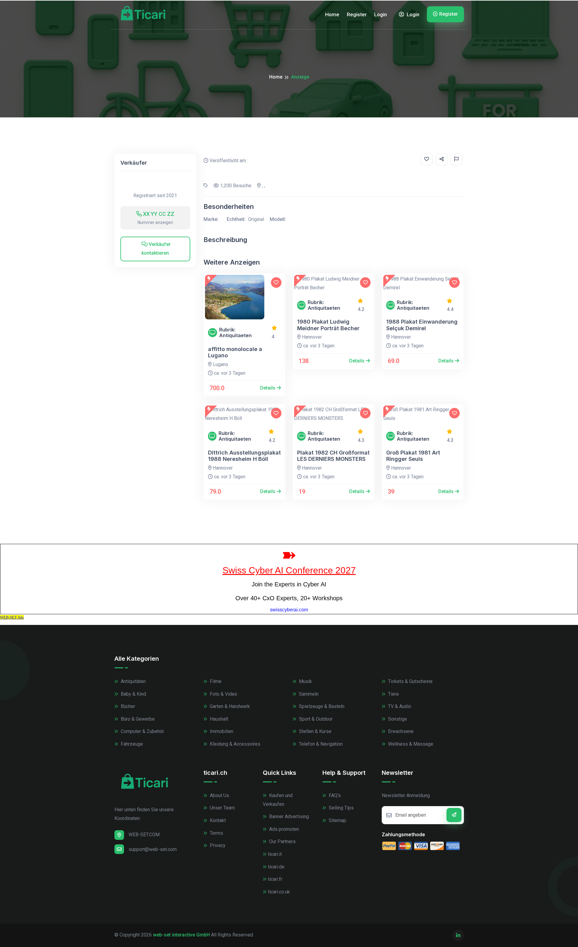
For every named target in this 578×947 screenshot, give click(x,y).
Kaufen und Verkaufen (278, 800)
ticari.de (276, 867)
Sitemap (337, 820)
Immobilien (221, 731)
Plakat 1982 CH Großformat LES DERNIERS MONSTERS (333, 455)
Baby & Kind (133, 694)
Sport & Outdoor (315, 719)
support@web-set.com (153, 849)
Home (332, 14)
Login (380, 14)
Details (268, 388)
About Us (219, 795)
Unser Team (222, 808)
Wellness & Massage (410, 744)
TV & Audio (399, 706)
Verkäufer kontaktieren (156, 248)
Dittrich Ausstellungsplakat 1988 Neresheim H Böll (244, 455)
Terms (216, 833)
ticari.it (275, 854)
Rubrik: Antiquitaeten (235, 332)
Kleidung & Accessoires (234, 744)
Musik (305, 681)
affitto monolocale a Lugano (235, 352)
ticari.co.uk (279, 892)
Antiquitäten (133, 681)
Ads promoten (283, 829)
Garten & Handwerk (229, 706)
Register (357, 14)
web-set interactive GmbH (181, 935)
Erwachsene (400, 731)
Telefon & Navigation (320, 744)
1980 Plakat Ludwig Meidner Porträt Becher (328, 324)
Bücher (127, 706)
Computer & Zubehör (142, 731)
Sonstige (397, 719)
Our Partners (282, 841)
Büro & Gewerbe (137, 719)
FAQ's (334, 795)
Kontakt (217, 820)
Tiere (393, 694)
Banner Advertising (288, 816)
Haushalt (218, 719)
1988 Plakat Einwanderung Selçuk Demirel (422, 324)
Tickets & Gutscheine (410, 681)
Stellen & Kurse (314, 731)
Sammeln (308, 694)
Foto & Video (223, 694)
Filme (215, 681)
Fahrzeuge (131, 744)
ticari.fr (275, 879)
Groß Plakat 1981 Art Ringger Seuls (413, 455)
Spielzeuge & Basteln (321, 706)
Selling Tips (341, 808)
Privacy (217, 845)
